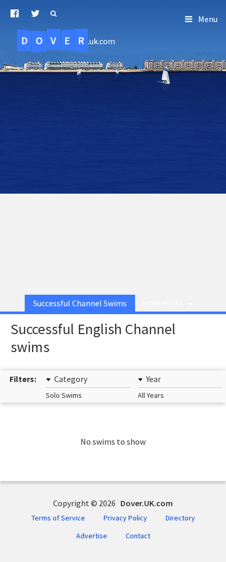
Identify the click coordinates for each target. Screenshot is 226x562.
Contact (138, 535)
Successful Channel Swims (80, 303)
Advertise (91, 535)
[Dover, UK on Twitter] (35, 13)
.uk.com (68, 40)
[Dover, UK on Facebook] (14, 13)
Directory (180, 518)
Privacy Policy (125, 518)
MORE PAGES (162, 303)
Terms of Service (58, 518)
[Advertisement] (113, 165)
